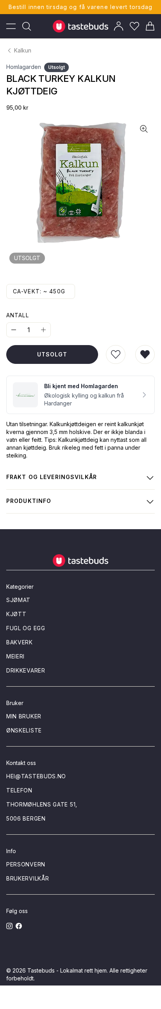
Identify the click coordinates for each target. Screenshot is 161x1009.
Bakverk (19, 642)
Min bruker (23, 716)
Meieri (15, 656)
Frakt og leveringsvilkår (51, 477)
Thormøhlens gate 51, (41, 804)
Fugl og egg (25, 628)
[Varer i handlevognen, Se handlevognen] (150, 26)
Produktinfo (28, 500)
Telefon (19, 790)
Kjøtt (16, 614)
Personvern (25, 864)
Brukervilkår (27, 878)
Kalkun (22, 50)
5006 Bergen (26, 818)
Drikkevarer (25, 670)
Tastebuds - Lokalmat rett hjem (67, 970)
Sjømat (18, 600)
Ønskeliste (24, 730)
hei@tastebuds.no (36, 776)
